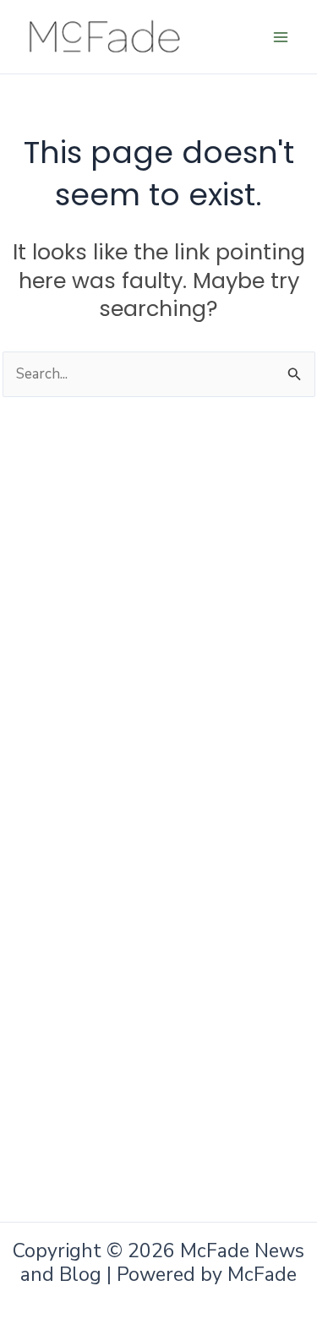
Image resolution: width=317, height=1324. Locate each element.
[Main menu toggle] (281, 37)
